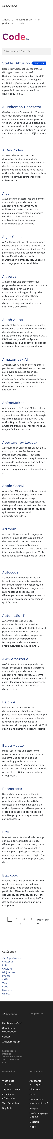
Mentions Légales (12, 1023)
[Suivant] (20, 924)
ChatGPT (7, 968)
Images (6, 975)
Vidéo (32, 1126)
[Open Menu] (49, 6)
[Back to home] (11, 6)
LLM (4, 965)
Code (5, 986)
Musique (7, 990)
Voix (4, 983)
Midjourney (8, 972)
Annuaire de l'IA (24, 20)
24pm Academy (11, 1089)
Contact (6, 1036)
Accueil (6, 20)
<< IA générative (11, 958)
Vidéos (6, 979)
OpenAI (6, 993)
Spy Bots (7, 1108)
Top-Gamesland (11, 1103)
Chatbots (7, 961)
